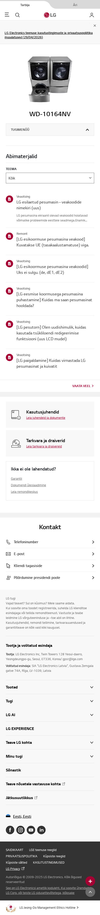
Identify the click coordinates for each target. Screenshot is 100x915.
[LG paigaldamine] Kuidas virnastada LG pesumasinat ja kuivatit (51, 363)
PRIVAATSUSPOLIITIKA (21, 856)
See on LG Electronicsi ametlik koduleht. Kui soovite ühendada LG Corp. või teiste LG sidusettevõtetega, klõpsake (48, 890)
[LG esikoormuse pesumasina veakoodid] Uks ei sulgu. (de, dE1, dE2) (52, 269)
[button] (50, 701)
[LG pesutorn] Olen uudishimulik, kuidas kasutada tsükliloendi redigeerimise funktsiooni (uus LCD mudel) (51, 332)
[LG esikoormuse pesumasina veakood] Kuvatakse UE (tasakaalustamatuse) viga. (53, 242)
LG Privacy (13, 868)
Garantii (16, 478)
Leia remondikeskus (24, 491)
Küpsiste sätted (16, 862)
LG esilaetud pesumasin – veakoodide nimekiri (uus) (49, 205)
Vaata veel (81, 386)
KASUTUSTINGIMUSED (49, 862)
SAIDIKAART (14, 850)
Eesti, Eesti (22, 816)
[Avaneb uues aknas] (10, 830)
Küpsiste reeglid (54, 856)
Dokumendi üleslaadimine (28, 485)
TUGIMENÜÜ (20, 129)
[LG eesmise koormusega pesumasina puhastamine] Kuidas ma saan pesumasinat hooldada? (54, 299)
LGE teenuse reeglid (43, 850)
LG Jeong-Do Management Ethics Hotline (47, 907)
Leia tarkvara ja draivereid (44, 446)
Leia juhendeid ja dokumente (45, 417)
